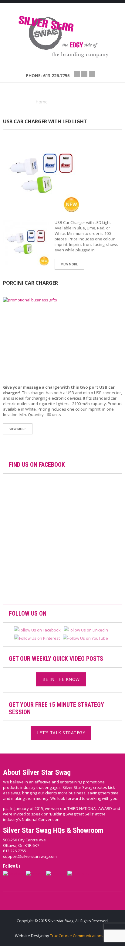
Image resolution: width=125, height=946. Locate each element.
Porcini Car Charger (30, 282)
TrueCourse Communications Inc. (80, 935)
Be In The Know (61, 679)
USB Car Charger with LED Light (45, 121)
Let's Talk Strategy (61, 733)
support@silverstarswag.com (30, 856)
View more (69, 264)
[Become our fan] (77, 74)
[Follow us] (84, 74)
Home (41, 102)
